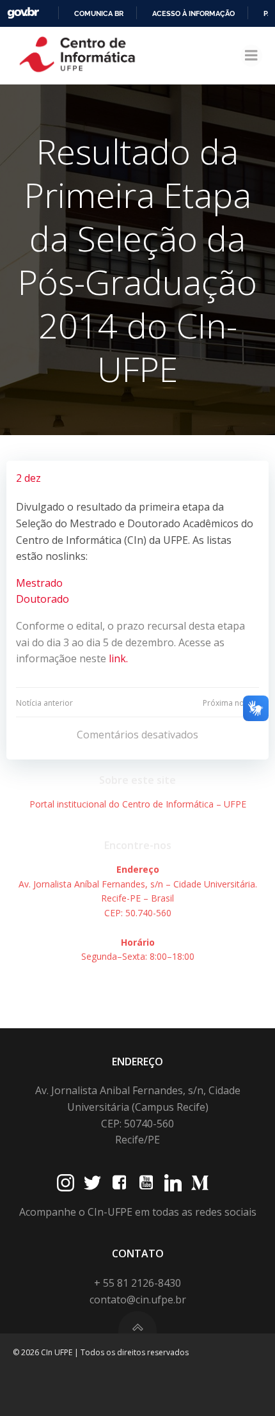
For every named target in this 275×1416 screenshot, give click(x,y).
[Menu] (251, 56)
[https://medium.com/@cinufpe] (199, 1182)
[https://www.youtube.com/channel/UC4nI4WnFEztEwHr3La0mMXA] (146, 1182)
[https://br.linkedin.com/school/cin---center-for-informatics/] (173, 1182)
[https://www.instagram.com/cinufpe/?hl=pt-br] (65, 1182)
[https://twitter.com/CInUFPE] (92, 1182)
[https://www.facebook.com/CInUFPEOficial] (119, 1182)
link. (117, 658)
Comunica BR (98, 13)
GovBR (23, 13)
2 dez (28, 478)
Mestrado (39, 583)
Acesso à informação (193, 13)
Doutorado (42, 599)
